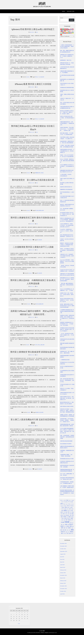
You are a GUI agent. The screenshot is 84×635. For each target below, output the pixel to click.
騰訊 (62, 533)
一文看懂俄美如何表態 (64, 359)
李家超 (64, 516)
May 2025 (62, 562)
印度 (68, 512)
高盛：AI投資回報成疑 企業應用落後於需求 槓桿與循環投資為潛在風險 (67, 437)
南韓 (66, 512)
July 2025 (62, 556)
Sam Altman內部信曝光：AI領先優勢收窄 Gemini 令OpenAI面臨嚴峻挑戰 (67, 261)
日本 (73, 515)
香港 (68, 531)
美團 (68, 524)
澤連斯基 (69, 519)
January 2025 (63, 572)
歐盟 (69, 516)
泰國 (68, 518)
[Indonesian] (67, 30)
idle (37, 32)
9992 (69, 500)
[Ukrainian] (73, 32)
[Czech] (69, 29)
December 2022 (63, 586)
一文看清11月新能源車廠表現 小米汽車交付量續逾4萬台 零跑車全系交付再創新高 (67, 46)
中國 (66, 507)
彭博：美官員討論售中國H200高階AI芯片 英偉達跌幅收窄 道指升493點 (67, 380)
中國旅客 (71, 507)
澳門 (72, 519)
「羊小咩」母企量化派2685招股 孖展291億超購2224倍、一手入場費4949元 (67, 335)
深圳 (69, 518)
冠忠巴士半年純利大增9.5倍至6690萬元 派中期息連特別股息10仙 (67, 118)
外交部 (66, 513)
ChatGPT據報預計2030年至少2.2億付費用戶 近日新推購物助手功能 (67, 166)
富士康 (41, 76)
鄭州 (43, 76)
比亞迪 (72, 516)
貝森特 (69, 527)
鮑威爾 (70, 533)
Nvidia (69, 504)
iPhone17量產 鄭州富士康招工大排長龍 (33, 84)
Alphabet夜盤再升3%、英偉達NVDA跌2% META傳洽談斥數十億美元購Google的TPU (67, 225)
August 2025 (62, 554)
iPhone (39, 344)
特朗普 (67, 522)
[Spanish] (67, 32)
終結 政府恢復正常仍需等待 (65, 443)
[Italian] (69, 30)
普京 (62, 516)
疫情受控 (40, 210)
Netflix (67, 504)
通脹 (61, 529)
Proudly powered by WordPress (33, 632)
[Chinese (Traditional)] (67, 29)
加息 (72, 510)
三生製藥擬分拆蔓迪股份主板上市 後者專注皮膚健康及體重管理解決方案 (67, 311)
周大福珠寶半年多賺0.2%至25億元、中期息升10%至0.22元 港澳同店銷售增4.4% (67, 214)
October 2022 (63, 591)
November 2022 (63, 588)
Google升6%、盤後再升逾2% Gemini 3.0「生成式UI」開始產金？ (66, 231)
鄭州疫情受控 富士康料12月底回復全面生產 (33, 180)
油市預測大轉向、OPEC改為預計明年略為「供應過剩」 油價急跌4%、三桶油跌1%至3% (67, 420)
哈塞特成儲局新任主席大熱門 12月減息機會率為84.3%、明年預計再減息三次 (67, 151)
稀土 (62, 524)
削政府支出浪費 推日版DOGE (66, 186)
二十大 (62, 508)
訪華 (66, 527)
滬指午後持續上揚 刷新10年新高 (66, 406)
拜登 (72, 513)
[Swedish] (69, 32)
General (27, 76)
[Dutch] (71, 29)
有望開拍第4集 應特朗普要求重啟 (67, 87)
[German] (65, 30)
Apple (73, 500)
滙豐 (66, 519)
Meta (64, 504)
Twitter (72, 505)
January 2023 (63, 583)
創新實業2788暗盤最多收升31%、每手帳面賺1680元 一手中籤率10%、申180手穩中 (67, 324)
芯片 (65, 526)
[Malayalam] (61, 32)
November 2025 (63, 546)
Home (63, 11)
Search (61, 17)
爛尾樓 (37, 172)
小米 (68, 513)
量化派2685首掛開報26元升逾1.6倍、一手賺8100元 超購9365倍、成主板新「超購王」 (67, 112)
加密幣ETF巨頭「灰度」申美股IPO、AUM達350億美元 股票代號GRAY (67, 294)
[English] (73, 29)
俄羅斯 (65, 510)
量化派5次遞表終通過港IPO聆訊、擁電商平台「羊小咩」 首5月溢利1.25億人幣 (67, 300)
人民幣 (69, 508)
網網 (42, 3)
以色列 (72, 508)
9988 (67, 500)
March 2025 (62, 567)
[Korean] (73, 30)
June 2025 (62, 559)
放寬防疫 (62, 515)
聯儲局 (62, 526)
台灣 (70, 512)
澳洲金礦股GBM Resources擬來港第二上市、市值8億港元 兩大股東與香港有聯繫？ (67, 279)
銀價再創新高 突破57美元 (65, 60)
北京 (64, 512)
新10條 (65, 515)
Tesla (65, 505)
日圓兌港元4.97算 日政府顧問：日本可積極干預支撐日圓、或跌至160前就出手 (67, 256)
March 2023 (62, 578)
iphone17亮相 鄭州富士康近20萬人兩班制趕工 (33, 29)
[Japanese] (71, 30)
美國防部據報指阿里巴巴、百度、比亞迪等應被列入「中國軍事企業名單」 (67, 123)
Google (71, 501)
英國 (71, 526)
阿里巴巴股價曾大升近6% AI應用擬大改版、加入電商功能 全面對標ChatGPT (67, 398)
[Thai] (71, 32)
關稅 (72, 530)
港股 (64, 519)
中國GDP (68, 507)
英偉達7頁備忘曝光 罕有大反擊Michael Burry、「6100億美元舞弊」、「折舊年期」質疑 (67, 129)
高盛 (67, 533)
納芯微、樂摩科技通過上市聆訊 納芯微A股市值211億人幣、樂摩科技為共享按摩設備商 (67, 306)
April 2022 (62, 594)
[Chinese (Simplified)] (65, 29)
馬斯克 (71, 531)
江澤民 (62, 518)
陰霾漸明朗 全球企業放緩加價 (66, 189)
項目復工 (42, 172)
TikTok (68, 505)
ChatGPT (62, 501)
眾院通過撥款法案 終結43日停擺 (66, 458)
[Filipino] (61, 30)
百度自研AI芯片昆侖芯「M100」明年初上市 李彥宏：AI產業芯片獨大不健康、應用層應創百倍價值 (67, 410)
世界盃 (63, 507)
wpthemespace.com (52, 632)
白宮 (72, 522)
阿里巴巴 (63, 531)
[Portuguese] (63, 32)
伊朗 (62, 510)
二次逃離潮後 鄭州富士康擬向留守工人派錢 (33, 247)
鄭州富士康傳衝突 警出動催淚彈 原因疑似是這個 (33, 352)
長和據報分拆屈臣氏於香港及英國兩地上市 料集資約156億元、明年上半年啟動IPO (67, 329)
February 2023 (63, 580)
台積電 (73, 512)
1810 (65, 500)
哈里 (61, 513)
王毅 (70, 522)
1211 (63, 500)
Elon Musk (66, 501)
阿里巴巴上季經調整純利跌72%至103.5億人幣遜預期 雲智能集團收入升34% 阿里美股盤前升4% (67, 220)
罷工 (63, 524)
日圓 (70, 515)
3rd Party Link (70, 11)
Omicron (72, 504)
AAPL (36, 344)
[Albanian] (61, 29)
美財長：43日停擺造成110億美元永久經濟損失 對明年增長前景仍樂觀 (67, 250)
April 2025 (62, 564)
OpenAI (62, 505)
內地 (70, 510)
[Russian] (65, 32)
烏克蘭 (62, 522)
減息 (72, 518)
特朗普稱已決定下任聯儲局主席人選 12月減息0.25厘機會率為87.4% (67, 56)
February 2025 (63, 570)
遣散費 (40, 303)
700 (61, 500)
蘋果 (41, 344)
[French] (63, 30)
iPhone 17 (37, 76)
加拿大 (62, 512)
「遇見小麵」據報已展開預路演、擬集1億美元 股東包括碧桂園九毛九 (67, 285)
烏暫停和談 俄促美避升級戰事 (66, 441)
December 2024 (63, 575)
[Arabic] (63, 29)
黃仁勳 (72, 533)
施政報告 (67, 515)
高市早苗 (64, 533)
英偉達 (67, 526)
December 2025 (63, 543)
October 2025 (63, 548)
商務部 (64, 513)
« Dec (19, 623)
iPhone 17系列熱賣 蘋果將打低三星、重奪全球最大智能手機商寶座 (67, 161)
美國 (66, 524)
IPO (62, 504)
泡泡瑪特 (65, 518)
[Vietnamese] (61, 34)
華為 (73, 526)
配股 (65, 529)
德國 (70, 513)
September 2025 (63, 551)
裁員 (64, 527)
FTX (69, 501)
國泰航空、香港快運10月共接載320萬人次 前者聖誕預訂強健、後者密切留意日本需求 (67, 245)
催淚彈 (37, 412)
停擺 (68, 510)
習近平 (71, 524)
